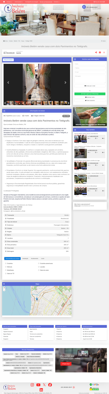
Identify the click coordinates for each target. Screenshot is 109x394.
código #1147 (26, 372)
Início (6, 41)
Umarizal (5, 336)
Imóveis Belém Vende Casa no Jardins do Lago (87, 160)
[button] (8, 82)
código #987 (24, 354)
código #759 (47, 354)
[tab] (8, 59)
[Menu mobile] (4, 2)
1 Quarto (58, 329)
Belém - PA (17, 41)
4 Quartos (59, 336)
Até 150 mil (86, 329)
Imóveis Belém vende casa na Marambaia (85, 186)
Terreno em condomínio (36, 334)
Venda (11, 41)
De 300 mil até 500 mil (89, 334)
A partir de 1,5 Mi (87, 339)
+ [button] (4, 288)
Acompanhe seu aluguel (31, 2)
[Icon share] (32, 384)
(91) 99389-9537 (92, 7)
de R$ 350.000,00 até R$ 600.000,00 (16, 362)
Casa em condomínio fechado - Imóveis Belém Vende (88, 173)
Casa (22, 41)
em (21, 367)
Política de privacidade (84, 393)
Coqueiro (5, 329)
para (20, 356)
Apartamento (33, 329)
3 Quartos (59, 334)
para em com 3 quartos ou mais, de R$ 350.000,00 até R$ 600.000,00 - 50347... (26, 360)
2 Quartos (59, 331)
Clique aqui (77, 205)
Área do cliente (99, 2)
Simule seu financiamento (46, 2)
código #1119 (35, 370)
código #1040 (8, 354)
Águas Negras (7, 334)
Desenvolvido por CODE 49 (100, 393)
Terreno (32, 339)
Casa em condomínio (35, 336)
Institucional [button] (18, 2)
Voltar (104, 41)
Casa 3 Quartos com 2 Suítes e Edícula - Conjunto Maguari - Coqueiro (87, 147)
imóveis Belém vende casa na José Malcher (86, 133)
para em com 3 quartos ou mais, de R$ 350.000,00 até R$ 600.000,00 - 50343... (28, 365)
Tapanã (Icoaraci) (8, 331)
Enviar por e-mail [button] (90, 86)
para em (16, 370)
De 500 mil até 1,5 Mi (88, 336)
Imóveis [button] (9, 2)
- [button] (4, 290)
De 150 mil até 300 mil (89, 331)
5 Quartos (59, 339)
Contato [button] (56, 2)
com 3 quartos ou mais (34, 362)
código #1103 (15, 372)
